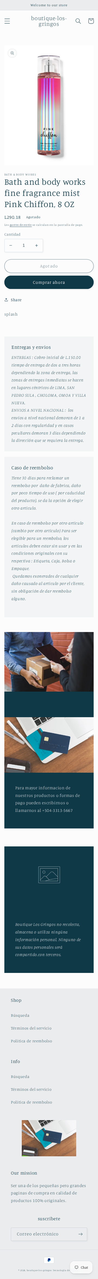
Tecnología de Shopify (66, 1270)
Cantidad (12, 234)
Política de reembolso (31, 1040)
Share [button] (16, 299)
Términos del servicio (31, 1028)
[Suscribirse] (80, 1234)
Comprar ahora (49, 282)
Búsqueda (20, 1015)
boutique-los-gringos (39, 1270)
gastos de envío (21, 224)
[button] (7, 21)
